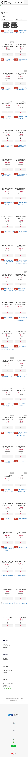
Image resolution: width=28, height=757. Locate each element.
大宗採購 (5, 647)
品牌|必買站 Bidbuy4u (9, 671)
